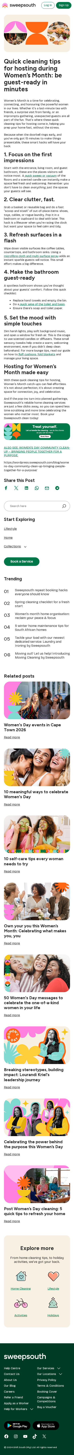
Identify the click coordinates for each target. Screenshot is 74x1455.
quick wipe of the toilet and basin (42, 304)
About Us (10, 1380)
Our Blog (10, 1385)
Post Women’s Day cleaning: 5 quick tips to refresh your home (34, 1211)
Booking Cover (47, 1391)
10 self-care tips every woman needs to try (33, 861)
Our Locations (46, 1374)
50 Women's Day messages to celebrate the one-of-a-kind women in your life (33, 1002)
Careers (9, 1391)
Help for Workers (15, 1409)
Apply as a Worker (16, 1403)
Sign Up (64, 5)
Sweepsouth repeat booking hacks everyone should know (41, 592)
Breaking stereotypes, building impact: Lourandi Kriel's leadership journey (34, 1074)
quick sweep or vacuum (40, 175)
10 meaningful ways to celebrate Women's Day (36, 794)
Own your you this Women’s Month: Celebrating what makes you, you (35, 930)
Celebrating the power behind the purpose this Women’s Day (33, 1144)
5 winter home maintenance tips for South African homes (42, 628)
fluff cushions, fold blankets (36, 354)
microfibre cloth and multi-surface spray (31, 256)
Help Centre (12, 1368)
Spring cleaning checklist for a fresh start (42, 604)
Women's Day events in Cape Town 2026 (32, 727)
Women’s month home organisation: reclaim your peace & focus (42, 616)
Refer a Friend (13, 1397)
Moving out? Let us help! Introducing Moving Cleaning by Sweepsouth (42, 655)
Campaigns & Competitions (46, 1399)
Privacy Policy (46, 1380)
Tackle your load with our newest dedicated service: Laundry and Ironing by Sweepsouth (40, 641)
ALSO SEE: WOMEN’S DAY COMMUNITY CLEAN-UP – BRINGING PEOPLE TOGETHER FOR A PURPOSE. (37, 451)
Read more (12, 737)
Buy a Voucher (46, 1407)
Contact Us (12, 1374)
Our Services (45, 1368)
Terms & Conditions (50, 1385)
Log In (48, 5)
